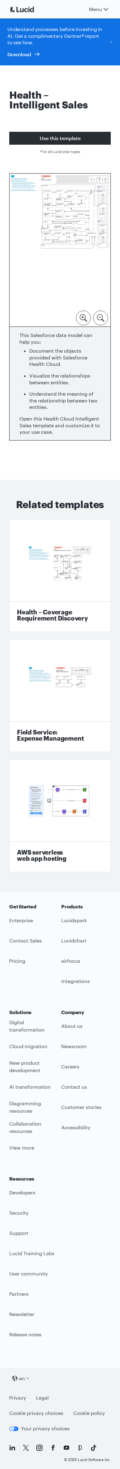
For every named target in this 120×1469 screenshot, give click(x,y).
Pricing (17, 961)
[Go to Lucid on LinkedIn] (12, 1448)
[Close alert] (111, 41)
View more (21, 1147)
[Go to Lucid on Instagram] (39, 1448)
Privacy (17, 1397)
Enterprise (21, 920)
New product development (24, 1066)
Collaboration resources (25, 1127)
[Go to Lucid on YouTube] (66, 1448)
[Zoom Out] (100, 317)
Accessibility (75, 1127)
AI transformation (30, 1087)
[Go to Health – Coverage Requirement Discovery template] (60, 575)
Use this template (60, 138)
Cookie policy (89, 1413)
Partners (19, 1294)
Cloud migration (28, 1046)
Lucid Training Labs (31, 1253)
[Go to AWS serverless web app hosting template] (60, 816)
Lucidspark (74, 920)
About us (71, 1026)
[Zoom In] (83, 317)
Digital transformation (27, 1026)
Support (18, 1233)
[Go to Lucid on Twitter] (26, 1448)
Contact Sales (25, 940)
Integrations (75, 981)
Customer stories (81, 1107)
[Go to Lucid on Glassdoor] (80, 1448)
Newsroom (74, 1046)
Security (19, 1213)
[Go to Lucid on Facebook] (53, 1448)
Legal (42, 1397)
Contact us (74, 1087)
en (22, 1378)
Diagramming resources (25, 1107)
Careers (70, 1066)
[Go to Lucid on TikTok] (93, 1448)
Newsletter (21, 1314)
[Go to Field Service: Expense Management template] (60, 696)
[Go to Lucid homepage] (29, 9)
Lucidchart (73, 940)
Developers (22, 1192)
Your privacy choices (45, 1428)
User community (28, 1273)
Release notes (25, 1334)
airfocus (70, 961)
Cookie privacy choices (36, 1413)
